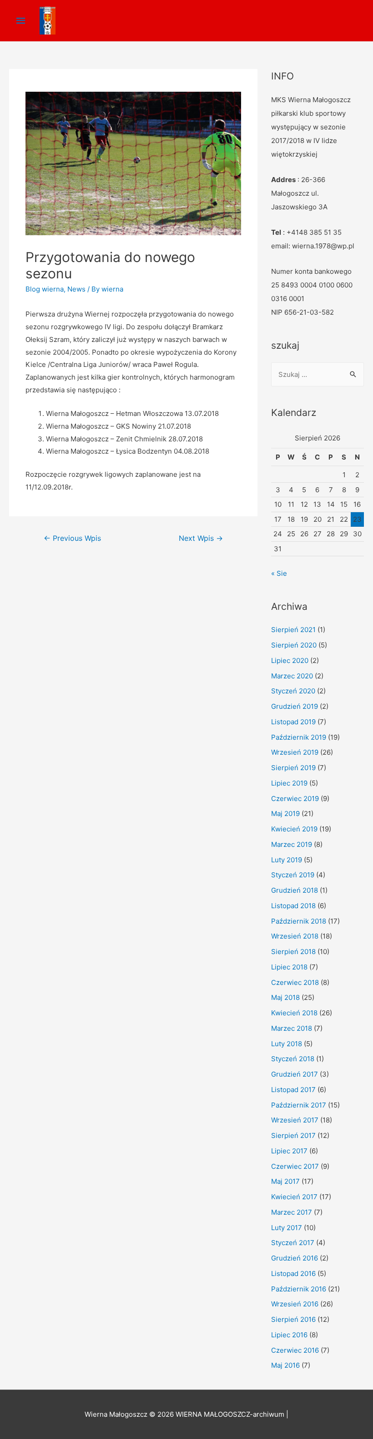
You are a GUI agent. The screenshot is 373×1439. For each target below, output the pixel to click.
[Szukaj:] (317, 374)
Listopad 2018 (293, 905)
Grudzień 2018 (294, 890)
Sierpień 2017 (293, 1135)
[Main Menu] (21, 21)
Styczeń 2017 (292, 1242)
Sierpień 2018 (293, 951)
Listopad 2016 (293, 1273)
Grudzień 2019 (294, 706)
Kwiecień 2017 (294, 1196)
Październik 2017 (298, 1105)
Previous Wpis (72, 538)
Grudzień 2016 (294, 1258)
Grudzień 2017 (294, 1074)
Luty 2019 (286, 859)
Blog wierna (44, 289)
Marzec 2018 (291, 1028)
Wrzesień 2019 (294, 752)
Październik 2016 (298, 1289)
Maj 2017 (285, 1181)
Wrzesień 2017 (294, 1120)
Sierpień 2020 (294, 645)
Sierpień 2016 (293, 1319)
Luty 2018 (286, 1043)
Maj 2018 (285, 997)
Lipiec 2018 (289, 967)
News (76, 289)
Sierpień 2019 (293, 767)
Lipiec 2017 (289, 1151)
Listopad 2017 (293, 1089)
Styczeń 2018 (292, 1058)
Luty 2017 (286, 1227)
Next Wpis (201, 538)
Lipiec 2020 (289, 660)
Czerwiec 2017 (295, 1166)
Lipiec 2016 (289, 1334)
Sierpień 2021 (293, 629)
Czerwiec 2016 (295, 1350)
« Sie (279, 573)
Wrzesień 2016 (294, 1304)
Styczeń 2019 (292, 874)
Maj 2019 (285, 813)
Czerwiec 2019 (295, 798)
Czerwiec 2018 (295, 982)
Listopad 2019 (293, 721)
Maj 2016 (285, 1365)
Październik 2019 (298, 737)
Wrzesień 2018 (294, 936)
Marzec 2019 (291, 844)
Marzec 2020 (292, 676)
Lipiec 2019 (289, 783)
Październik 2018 (298, 921)
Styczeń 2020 (293, 691)
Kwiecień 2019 (294, 829)
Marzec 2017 (291, 1212)
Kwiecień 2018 (294, 1013)
